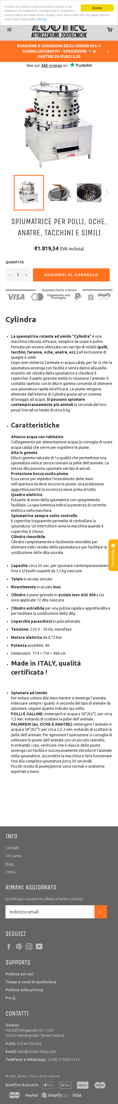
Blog (9, 864)
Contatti (12, 848)
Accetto (97, 8)
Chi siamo (13, 856)
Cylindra (20, 319)
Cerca (10, 872)
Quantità (14, 262)
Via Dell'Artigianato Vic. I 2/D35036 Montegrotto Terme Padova (34, 1030)
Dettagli (42, 19)
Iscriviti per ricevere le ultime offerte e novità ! (44, 899)
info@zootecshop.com (30, 1051)
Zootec (22, 1076)
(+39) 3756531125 (42, 1059)
